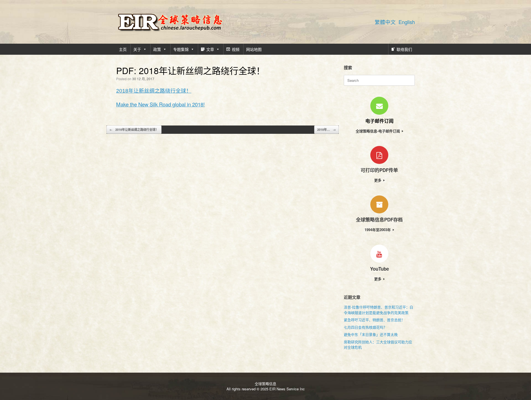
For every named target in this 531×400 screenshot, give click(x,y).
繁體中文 (385, 21)
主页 (123, 49)
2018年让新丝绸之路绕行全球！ (153, 91)
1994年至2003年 (378, 229)
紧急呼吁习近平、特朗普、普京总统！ (374, 319)
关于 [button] (137, 49)
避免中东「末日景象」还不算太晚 (371, 334)
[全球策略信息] (170, 21)
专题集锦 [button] (181, 49)
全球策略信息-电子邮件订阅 (378, 131)
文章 (210, 49)
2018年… (326, 129)
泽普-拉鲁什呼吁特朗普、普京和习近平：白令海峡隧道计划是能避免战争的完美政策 (378, 309)
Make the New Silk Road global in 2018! (160, 104)
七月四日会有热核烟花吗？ (365, 327)
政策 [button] (157, 49)
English (407, 21)
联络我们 (404, 49)
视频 (236, 49)
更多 (378, 180)
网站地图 (254, 49)
